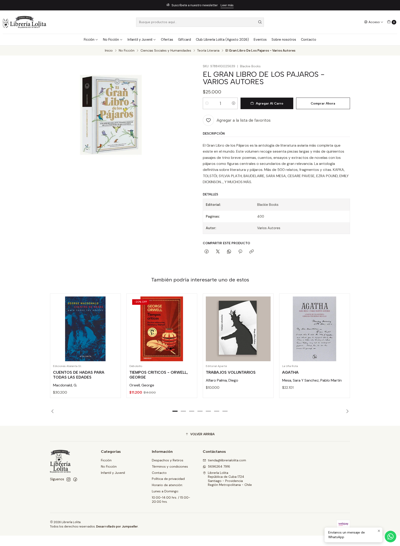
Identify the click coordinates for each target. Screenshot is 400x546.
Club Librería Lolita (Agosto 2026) (222, 39)
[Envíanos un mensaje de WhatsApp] (390, 536)
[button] (175, 411)
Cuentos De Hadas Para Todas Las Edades (78, 374)
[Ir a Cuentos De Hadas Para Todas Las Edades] (85, 328)
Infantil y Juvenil (140, 39)
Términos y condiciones (170, 466)
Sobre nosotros (284, 39)
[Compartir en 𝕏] (218, 252)
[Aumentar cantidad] (234, 103)
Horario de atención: (167, 485)
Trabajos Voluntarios (231, 372)
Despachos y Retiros (167, 460)
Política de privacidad (168, 479)
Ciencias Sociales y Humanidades (166, 50)
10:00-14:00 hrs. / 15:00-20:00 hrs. (171, 499)
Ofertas (167, 39)
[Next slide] (346, 411)
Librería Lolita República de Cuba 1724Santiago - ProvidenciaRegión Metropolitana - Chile (230, 479)
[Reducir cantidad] (207, 103)
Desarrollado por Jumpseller (117, 526)
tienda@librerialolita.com (227, 460)
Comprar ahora (323, 103)
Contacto (308, 39)
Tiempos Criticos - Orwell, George (158, 374)
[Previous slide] (53, 411)
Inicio (109, 50)
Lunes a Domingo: (165, 491)
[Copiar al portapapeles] (251, 252)
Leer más (227, 5)
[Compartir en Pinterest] (240, 252)
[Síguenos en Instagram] (68, 479)
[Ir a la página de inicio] (24, 22)
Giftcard (184, 39)
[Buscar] (260, 22)
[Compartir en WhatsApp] (229, 252)
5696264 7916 (219, 466)
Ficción (89, 39)
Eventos (260, 39)
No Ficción (111, 39)
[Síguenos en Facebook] (75, 479)
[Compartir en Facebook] (206, 252)
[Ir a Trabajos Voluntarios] (238, 328)
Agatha (290, 372)
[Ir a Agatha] (314, 328)
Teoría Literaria (208, 50)
